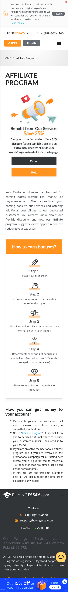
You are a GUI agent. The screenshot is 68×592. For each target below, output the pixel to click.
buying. (16, 33)
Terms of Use (15, 578)
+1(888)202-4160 (52, 33)
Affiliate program (32, 433)
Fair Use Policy (49, 578)
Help (34, 172)
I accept (58, 13)
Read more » (18, 23)
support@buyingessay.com (36, 520)
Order (12, 43)
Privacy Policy (32, 578)
